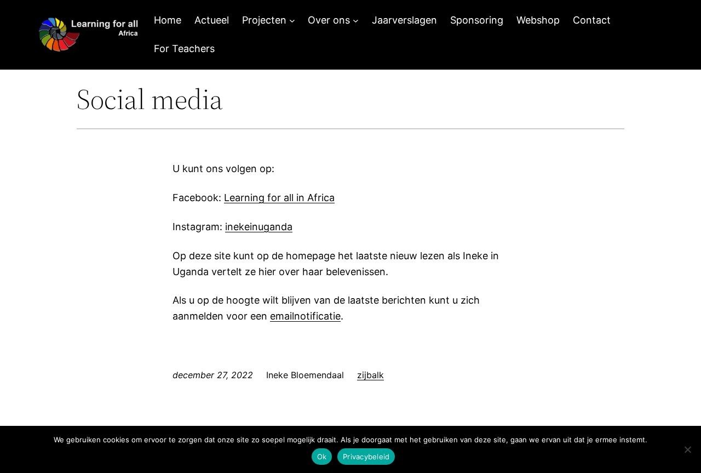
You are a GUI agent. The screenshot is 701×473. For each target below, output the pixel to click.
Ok (322, 456)
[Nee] (687, 449)
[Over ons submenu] (356, 21)
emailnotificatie (305, 316)
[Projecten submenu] (292, 21)
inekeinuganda (258, 226)
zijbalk (370, 374)
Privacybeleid (366, 456)
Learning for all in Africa (279, 197)
